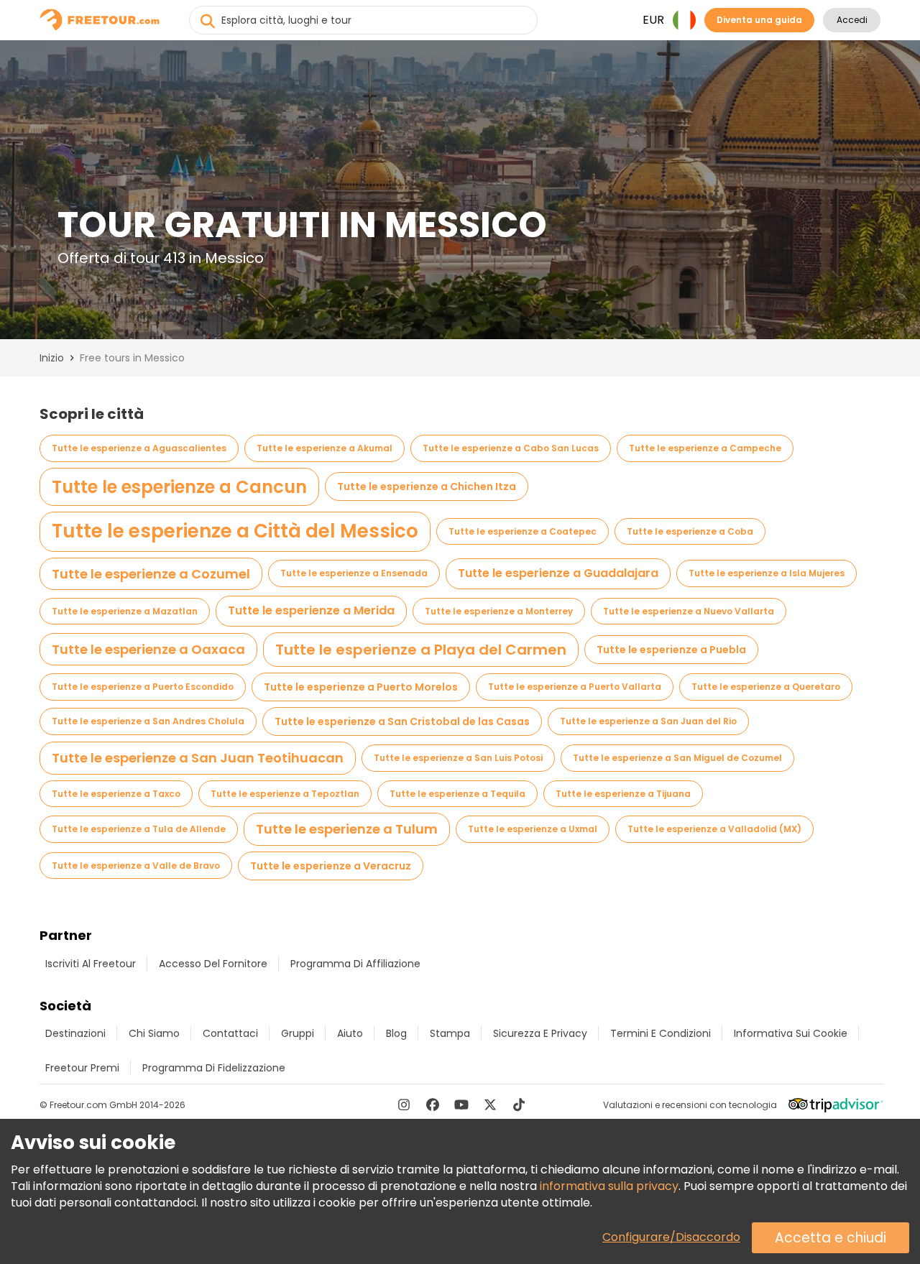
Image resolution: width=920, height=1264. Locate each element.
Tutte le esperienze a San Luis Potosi (458, 758)
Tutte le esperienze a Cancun (179, 487)
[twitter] (490, 1104)
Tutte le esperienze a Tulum (347, 829)
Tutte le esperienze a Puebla (671, 649)
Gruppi (297, 1033)
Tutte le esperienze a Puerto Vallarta (574, 687)
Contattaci (230, 1033)
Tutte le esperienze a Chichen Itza (426, 486)
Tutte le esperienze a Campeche (705, 448)
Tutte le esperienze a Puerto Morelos (361, 687)
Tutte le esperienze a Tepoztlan (285, 794)
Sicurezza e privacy (540, 1033)
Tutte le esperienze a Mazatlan (125, 611)
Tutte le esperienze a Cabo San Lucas (511, 448)
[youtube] (461, 1104)
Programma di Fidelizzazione (213, 1068)
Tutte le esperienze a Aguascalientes (139, 448)
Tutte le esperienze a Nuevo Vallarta (688, 611)
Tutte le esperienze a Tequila (457, 794)
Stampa (450, 1033)
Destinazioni (75, 1033)
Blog (396, 1033)
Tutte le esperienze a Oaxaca (148, 649)
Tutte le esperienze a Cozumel (151, 574)
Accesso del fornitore (213, 963)
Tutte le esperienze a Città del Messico (235, 531)
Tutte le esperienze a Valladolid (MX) (714, 829)
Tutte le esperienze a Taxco (116, 794)
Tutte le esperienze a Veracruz (330, 866)
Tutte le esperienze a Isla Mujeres (767, 573)
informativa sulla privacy (609, 1186)
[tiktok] (519, 1104)
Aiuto (350, 1033)
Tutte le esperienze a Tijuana (623, 794)
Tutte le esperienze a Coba (690, 531)
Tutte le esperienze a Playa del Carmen (420, 650)
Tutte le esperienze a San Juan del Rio (648, 721)
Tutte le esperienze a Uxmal (532, 829)
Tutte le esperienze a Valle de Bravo (136, 865)
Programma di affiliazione (355, 963)
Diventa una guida (759, 20)
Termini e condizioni (660, 1033)
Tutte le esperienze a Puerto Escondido (143, 687)
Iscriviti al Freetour (90, 963)
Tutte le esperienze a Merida (311, 610)
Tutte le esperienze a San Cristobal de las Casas (402, 721)
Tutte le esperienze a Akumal (324, 448)
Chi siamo (154, 1033)
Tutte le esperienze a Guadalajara (558, 573)
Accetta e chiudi (830, 1237)
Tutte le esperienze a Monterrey (499, 611)
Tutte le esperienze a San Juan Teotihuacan (198, 758)
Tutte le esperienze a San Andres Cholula (148, 721)
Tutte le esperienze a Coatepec (522, 531)
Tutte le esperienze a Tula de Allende (139, 829)
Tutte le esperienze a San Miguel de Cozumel (677, 758)
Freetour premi (82, 1068)
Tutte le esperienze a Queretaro (765, 687)
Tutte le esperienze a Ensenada (354, 573)
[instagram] (404, 1104)
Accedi (852, 20)
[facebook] (432, 1104)
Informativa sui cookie (790, 1033)
